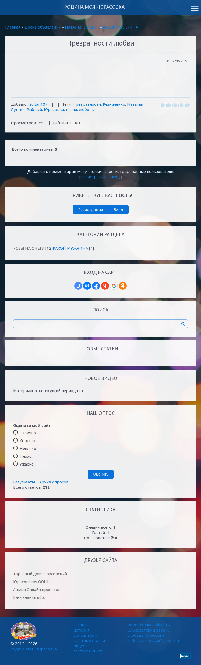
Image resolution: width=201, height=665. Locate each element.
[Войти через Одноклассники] (123, 286)
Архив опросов (54, 481)
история (82, 630)
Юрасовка (54, 109)
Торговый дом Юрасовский (40, 573)
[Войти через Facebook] (96, 286)
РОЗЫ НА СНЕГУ (28, 248)
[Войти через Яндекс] (105, 286)
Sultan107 (38, 104)
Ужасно (27, 464)
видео (79, 645)
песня (71, 109)
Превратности (86, 104)
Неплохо (28, 448)
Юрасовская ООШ (30, 581)
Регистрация (93, 176)
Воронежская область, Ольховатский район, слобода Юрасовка (149, 630)
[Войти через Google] (114, 286)
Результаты (24, 481)
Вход (115, 176)
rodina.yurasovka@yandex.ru (153, 640)
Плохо (26, 456)
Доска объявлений (43, 27)
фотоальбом (86, 635)
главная (81, 624)
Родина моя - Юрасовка (94, 7)
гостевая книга (88, 650)
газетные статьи (89, 640)
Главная (12, 27)
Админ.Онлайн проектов (36, 589)
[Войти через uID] (78, 286)
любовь (86, 109)
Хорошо (27, 440)
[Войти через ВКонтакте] (87, 286)
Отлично (28, 432)
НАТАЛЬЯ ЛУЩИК (82, 27)
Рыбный (34, 109)
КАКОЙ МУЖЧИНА (120, 27)
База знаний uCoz (29, 597)
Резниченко (114, 104)
